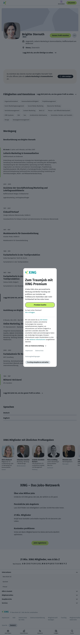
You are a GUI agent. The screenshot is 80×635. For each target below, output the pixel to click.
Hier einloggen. (30, 312)
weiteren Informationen (37, 339)
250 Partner (44, 320)
